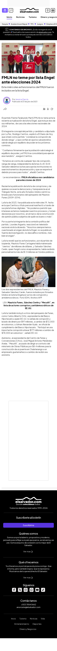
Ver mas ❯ (28, 551)
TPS (32, 24)
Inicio (9, 17)
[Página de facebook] (14, 591)
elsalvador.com (45, 32)
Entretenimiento (21, 624)
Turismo (33, 17)
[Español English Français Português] (53, 10)
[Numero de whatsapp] (31, 591)
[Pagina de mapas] (47, 10)
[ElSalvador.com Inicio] (29, 10)
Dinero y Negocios (28, 629)
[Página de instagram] (25, 591)
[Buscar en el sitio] (11, 10)
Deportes (37, 624)
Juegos (40, 24)
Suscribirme (28, 525)
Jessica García (22, 99)
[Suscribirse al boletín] (5, 10)
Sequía (5, 24)
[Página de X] (20, 591)
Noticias (20, 17)
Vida (43, 618)
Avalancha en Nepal (19, 24)
